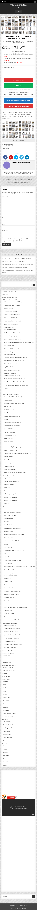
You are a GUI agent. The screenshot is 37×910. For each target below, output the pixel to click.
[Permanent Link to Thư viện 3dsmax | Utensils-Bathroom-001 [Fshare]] (18, 25)
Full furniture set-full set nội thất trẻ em (15, 357)
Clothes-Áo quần (8, 584)
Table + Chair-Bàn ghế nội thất (12, 560)
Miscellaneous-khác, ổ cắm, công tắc (14, 382)
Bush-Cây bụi (7, 487)
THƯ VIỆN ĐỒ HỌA (18, 5)
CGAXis (5, 694)
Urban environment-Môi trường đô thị (15, 472)
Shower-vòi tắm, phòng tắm (12, 314)
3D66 (4, 688)
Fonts (4, 741)
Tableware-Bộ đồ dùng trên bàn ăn (13, 349)
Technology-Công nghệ (9, 373)
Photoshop (6, 755)
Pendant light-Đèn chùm (11, 631)
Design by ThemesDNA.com (18, 908)
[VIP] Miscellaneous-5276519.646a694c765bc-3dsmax (17, 264)
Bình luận (5, 197)
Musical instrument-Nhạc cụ (12, 416)
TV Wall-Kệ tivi (8, 563)
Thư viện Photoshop (8, 725)
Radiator (6, 419)
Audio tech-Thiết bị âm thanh (12, 375)
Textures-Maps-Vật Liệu (9, 650)
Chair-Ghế (7, 521)
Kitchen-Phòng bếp (8, 327)
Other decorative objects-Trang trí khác (15, 607)
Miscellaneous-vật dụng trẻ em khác (14, 360)
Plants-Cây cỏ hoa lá (8, 476)
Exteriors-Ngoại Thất (9, 670)
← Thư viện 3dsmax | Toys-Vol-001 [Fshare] (18, 182)
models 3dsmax (17, 174)
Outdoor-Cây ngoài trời (10, 497)
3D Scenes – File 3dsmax (9, 665)
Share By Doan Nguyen (9, 713)
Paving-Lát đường (9, 466)
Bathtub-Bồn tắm (8, 308)
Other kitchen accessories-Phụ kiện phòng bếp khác (19, 342)
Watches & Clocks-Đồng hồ (11, 620)
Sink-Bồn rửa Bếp (9, 345)
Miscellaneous (8, 413)
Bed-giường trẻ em (9, 354)
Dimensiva (6, 710)
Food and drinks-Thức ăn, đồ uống (13, 333)
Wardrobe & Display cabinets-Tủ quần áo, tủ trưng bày (19, 566)
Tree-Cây (6, 503)
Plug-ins (5, 746)
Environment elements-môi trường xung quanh (17, 453)
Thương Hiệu (6, 679)
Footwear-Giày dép (9, 597)
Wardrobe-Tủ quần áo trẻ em (12, 370)
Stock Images (7, 734)
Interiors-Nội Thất (8, 667)
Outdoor (6, 544)
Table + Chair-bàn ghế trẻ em (12, 363)
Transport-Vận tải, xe (10, 435)
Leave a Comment (29, 41)
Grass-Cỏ (6, 490)
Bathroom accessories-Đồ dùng (13, 302)
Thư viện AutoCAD (8, 721)
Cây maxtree (5, 294)
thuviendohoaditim (26, 174)
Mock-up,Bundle (7, 728)
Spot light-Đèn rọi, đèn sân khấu (13, 635)
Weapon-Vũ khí (8, 438)
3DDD (19, 43)
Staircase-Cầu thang (9, 432)
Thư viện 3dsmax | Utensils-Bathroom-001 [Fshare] (18, 37)
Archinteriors (7, 662)
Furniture (6, 507)
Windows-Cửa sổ (8, 441)
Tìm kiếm (4, 283)
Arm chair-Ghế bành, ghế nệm (12, 512)
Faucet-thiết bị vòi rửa (10, 329)
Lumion (5, 765)
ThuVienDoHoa (7, 41)
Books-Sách (7, 578)
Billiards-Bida (8, 400)
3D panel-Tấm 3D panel (10, 575)
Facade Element (8, 456)
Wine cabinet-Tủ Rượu (10, 570)
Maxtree (5, 707)
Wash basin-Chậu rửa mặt (11, 324)
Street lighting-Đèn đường (11, 638)
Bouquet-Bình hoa (9, 484)
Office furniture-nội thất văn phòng (14, 534)
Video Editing (6, 676)
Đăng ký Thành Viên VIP (9, 291)
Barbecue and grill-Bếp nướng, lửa (13, 447)
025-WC (16, 43)
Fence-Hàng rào (8, 460)
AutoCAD (5, 752)
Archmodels (6, 655)
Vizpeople (6, 704)
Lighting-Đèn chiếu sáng (10, 623)
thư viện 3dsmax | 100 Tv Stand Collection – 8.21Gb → (18, 179)
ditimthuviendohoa (22, 172)
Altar (5, 509)
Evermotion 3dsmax (8, 653)
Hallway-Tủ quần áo (9, 531)
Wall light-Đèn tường (10, 647)
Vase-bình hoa (8, 617)
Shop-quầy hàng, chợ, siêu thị (12, 425)
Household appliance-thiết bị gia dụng (14, 378)
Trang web (5, 230)
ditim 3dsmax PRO (13, 172)
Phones (6, 388)
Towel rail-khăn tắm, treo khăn (12, 321)
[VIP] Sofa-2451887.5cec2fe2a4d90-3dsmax (14, 261)
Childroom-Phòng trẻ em (10, 352)
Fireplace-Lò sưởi (9, 409)
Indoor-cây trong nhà (10, 494)
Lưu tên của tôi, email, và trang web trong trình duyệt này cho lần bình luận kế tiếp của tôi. (17, 240)
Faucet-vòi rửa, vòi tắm (10, 311)
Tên (3, 218)
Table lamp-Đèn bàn (9, 641)
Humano (5, 681)
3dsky (22, 43)
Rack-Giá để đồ (8, 547)
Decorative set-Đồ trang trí (11, 594)
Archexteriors (7, 659)
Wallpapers (6, 731)
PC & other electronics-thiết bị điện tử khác (16, 385)
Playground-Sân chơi (10, 469)
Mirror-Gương (8, 604)
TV (4, 391)
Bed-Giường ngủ (8, 518)
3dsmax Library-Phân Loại (9, 297)
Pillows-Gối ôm (8, 610)
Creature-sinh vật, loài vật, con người (14, 403)
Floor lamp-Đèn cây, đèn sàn (12, 628)
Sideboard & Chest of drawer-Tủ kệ (14, 550)
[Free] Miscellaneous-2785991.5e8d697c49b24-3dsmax (18, 258)
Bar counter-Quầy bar (10, 515)
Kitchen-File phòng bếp (10, 336)
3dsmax (5, 749)
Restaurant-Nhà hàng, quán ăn (12, 422)
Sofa (5, 553)
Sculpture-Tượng (9, 613)
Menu (5, 1)
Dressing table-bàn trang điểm (12, 528)
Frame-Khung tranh (9, 600)
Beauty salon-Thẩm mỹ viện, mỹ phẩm (14, 397)
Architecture (6, 445)
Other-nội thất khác (9, 537)
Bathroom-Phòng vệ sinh (10, 299)
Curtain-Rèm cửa (8, 588)
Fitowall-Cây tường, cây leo (11, 481)
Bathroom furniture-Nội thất (12, 305)
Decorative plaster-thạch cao (12, 591)
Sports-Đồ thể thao (9, 429)
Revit (4, 758)
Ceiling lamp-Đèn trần (10, 625)
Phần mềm (5, 744)
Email (3, 224)
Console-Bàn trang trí (10, 525)
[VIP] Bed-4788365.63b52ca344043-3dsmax (14, 267)
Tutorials (4, 673)
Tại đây (6, 56)
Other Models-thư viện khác (11, 394)
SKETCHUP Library (7, 716)
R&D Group (6, 700)
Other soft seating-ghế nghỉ (11, 541)
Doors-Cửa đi (7, 406)
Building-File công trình (10, 450)
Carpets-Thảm (8, 581)
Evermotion (6, 697)
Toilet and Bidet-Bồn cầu (11, 318)
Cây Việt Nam (7, 478)
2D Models (5, 719)
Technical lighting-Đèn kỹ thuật (13, 644)
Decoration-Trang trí (9, 573)
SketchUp (6, 762)
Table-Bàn (7, 557)
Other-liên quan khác (10, 463)
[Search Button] (35, 2)
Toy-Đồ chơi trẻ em (9, 367)
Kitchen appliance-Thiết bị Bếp (12, 339)
